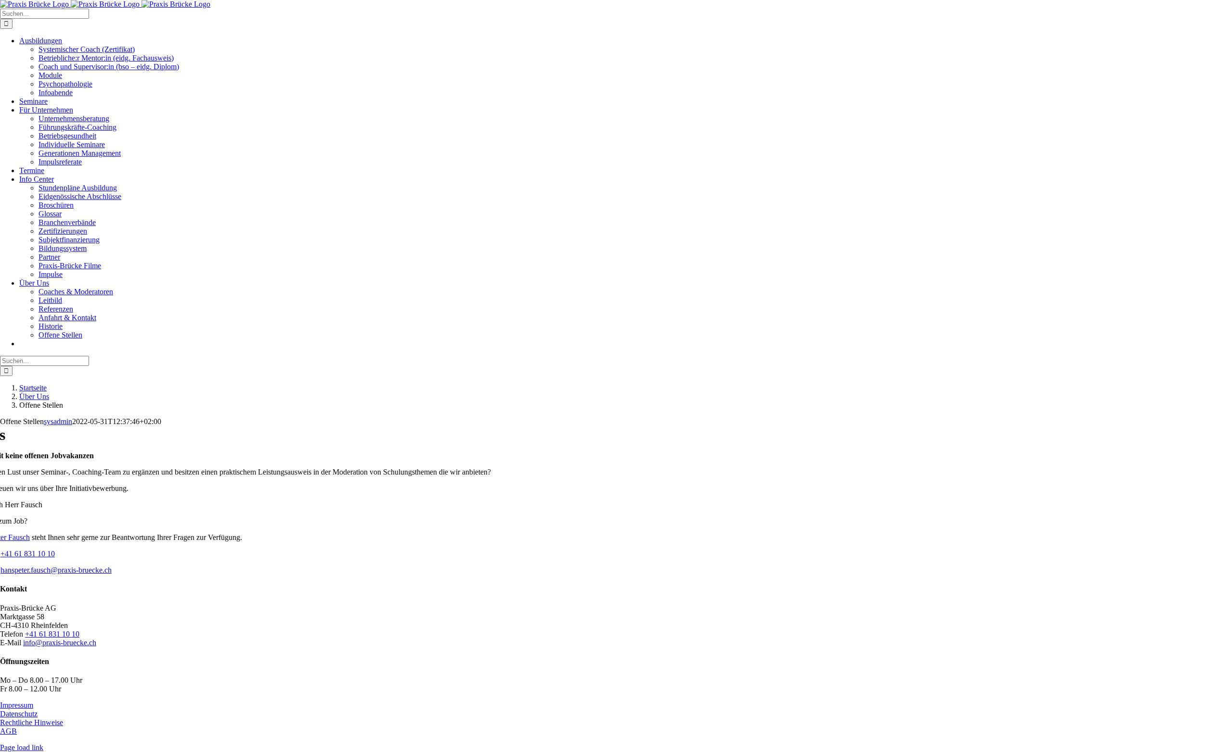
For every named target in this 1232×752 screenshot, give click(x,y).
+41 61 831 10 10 (27, 554)
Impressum (16, 705)
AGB (8, 731)
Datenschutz (19, 714)
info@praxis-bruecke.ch (59, 643)
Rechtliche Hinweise (31, 722)
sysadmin (58, 421)
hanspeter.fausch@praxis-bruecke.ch (56, 570)
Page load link (21, 747)
